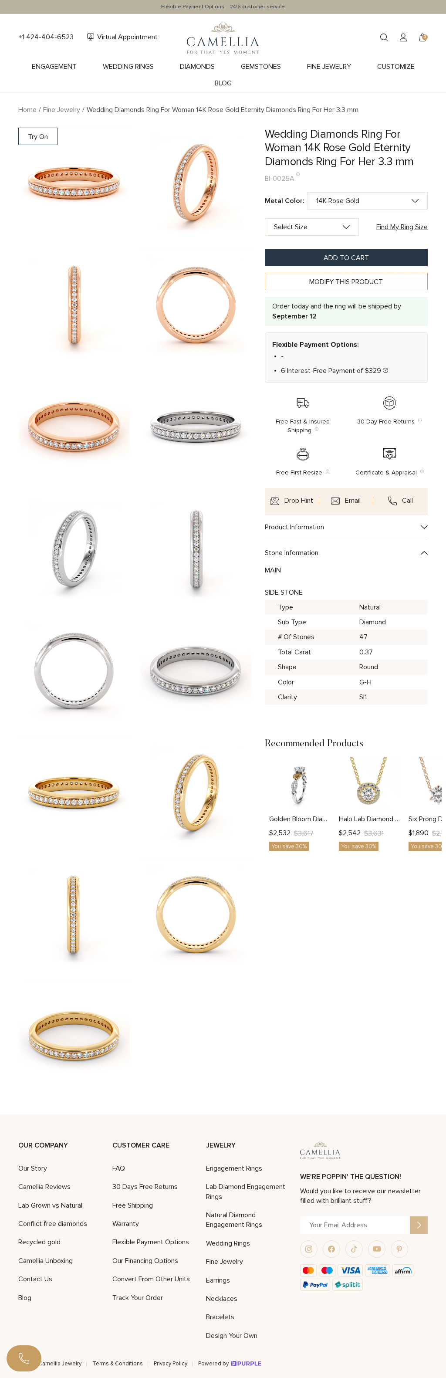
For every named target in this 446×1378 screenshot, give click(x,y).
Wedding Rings (128, 66)
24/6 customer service (257, 6)
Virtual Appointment (127, 37)
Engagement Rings (234, 1168)
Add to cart (346, 258)
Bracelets (220, 1317)
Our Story (32, 1168)
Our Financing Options (145, 1260)
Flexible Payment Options (192, 6)
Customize (396, 66)
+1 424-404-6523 (46, 37)
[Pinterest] (399, 1249)
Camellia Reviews (44, 1186)
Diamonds (197, 66)
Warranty (125, 1223)
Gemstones (261, 66)
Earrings (218, 1280)
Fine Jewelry (329, 66)
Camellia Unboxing (45, 1260)
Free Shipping (132, 1205)
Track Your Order (137, 1297)
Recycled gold (39, 1242)
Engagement (54, 66)
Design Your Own (231, 1335)
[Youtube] (376, 1249)
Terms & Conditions (117, 1363)
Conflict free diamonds (52, 1223)
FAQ (118, 1168)
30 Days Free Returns (145, 1186)
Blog (223, 83)
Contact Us (35, 1279)
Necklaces (221, 1298)
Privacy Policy (170, 1363)
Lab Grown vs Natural (50, 1205)
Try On (38, 136)
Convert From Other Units (151, 1279)
